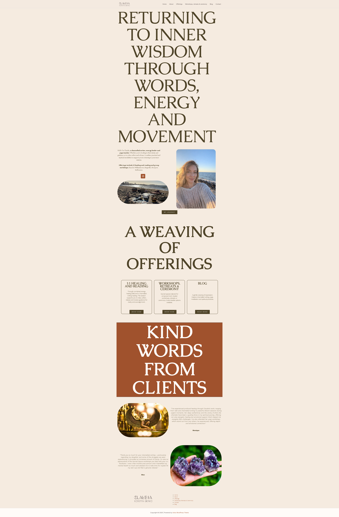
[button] (202, 312)
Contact (218, 4)
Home (164, 4)
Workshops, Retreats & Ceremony (183, 500)
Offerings (179, 4)
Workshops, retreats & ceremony (196, 4)
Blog (211, 4)
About (171, 4)
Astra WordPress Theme (181, 512)
